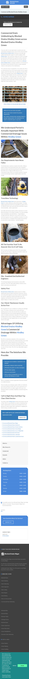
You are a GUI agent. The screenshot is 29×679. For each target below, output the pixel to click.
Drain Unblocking (5, 583)
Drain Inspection (5, 586)
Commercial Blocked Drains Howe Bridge (12, 428)
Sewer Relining (5, 646)
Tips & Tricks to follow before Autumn (14, 104)
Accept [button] (22, 665)
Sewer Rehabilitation (6, 631)
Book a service (5, 6)
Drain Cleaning (5, 580)
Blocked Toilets (5, 616)
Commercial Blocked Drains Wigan (10, 423)
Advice (4, 459)
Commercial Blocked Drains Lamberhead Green (13, 436)
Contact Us (22, 417)
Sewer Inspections (6, 625)
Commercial (5, 451)
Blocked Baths (5, 613)
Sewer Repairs (5, 643)
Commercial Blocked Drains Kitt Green (11, 432)
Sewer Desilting (5, 649)
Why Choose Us (6, 447)
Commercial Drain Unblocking (8, 601)
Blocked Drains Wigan (12, 554)
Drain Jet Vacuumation (7, 598)
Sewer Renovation (6, 628)
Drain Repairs (4, 592)
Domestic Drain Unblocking (7, 634)
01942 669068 (8, 17)
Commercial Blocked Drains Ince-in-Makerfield (13, 430)
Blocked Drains (5, 577)
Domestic (5, 455)
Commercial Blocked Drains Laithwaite (11, 434)
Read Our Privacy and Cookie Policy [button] (6, 676)
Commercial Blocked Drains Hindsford (11, 425)
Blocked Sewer (5, 622)
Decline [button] (14, 665)
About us (5, 443)
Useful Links (5, 639)
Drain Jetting (4, 589)
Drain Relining (4, 595)
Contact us (5, 463)
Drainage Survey (5, 619)
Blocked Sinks (5, 610)
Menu (25, 6)
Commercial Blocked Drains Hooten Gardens (13, 427)
